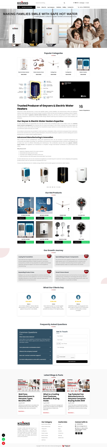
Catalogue (81, 3)
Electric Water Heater (46, 424)
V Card (87, 3)
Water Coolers (26, 239)
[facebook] (74, 3)
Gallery (64, 7)
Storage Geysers (25, 215)
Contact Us (70, 7)
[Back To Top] (103, 443)
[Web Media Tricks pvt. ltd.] (66, 446)
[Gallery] (25, 175)
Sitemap (60, 435)
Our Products (50, 7)
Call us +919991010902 (85, 7)
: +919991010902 (79, 424)
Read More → (22, 411)
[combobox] (58, 343)
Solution (60, 431)
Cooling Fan (81, 215)
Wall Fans (81, 239)
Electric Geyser (44, 239)
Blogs (59, 428)
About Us (43, 7)
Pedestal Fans (63, 239)
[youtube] (76, 3)
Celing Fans (63, 215)
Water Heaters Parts (46, 426)
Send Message (71, 361)
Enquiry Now (21, 218)
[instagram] (78, 3)
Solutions (58, 7)
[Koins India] (22, 3)
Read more (24, 74)
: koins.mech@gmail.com (81, 426)
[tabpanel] (25, 175)
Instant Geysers (44, 215)
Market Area (60, 437)
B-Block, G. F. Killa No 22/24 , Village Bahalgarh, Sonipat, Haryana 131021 (81, 430)
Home (38, 7)
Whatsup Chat (30, 218)
